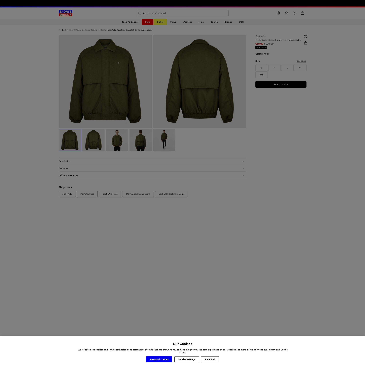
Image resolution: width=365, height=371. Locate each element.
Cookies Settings (186, 359)
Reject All (210, 359)
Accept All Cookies (159, 359)
